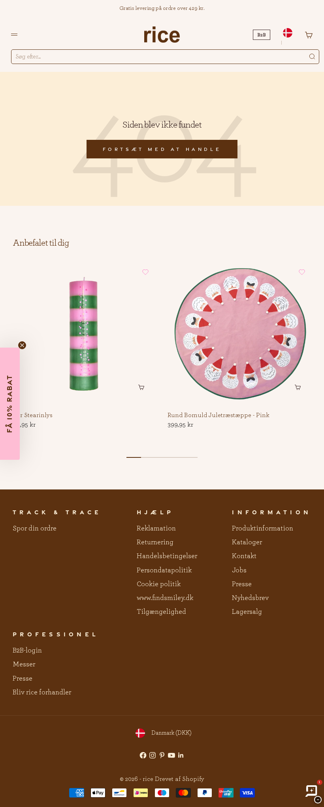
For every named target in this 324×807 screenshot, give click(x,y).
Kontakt (244, 556)
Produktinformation (262, 528)
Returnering (155, 542)
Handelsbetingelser (167, 556)
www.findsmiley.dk (165, 598)
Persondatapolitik (164, 570)
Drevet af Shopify (179, 779)
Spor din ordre (35, 528)
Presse (242, 584)
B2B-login (27, 650)
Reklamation (156, 528)
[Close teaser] (22, 345)
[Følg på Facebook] (143, 755)
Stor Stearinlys (32, 415)
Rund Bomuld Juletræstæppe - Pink (218, 415)
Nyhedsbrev (250, 598)
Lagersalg (247, 611)
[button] (145, 272)
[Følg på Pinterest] (162, 755)
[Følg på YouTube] (171, 755)
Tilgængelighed (161, 611)
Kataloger (247, 542)
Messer (24, 664)
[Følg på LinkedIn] (181, 755)
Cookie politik (159, 584)
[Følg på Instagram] (152, 755)
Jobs (239, 570)
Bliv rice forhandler (42, 692)
